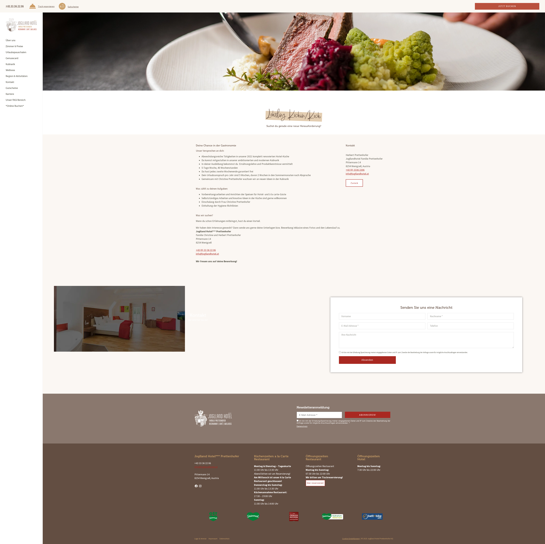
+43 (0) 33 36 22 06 (206, 250)
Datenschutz (302, 426)
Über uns (10, 40)
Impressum (213, 539)
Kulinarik (10, 64)
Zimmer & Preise (14, 46)
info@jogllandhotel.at (207, 253)
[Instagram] (200, 486)
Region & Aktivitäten (17, 76)
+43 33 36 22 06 (15, 6)
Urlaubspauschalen (16, 52)
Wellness (10, 70)
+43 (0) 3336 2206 (355, 169)
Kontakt (10, 82)
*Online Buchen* (15, 106)
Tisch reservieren (46, 6)
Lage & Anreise (200, 539)
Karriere (10, 94)
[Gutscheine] (62, 6)
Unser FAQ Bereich (16, 100)
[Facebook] (196, 486)
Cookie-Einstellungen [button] (351, 538)
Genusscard (12, 58)
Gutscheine (73, 6)
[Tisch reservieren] (32, 6)
